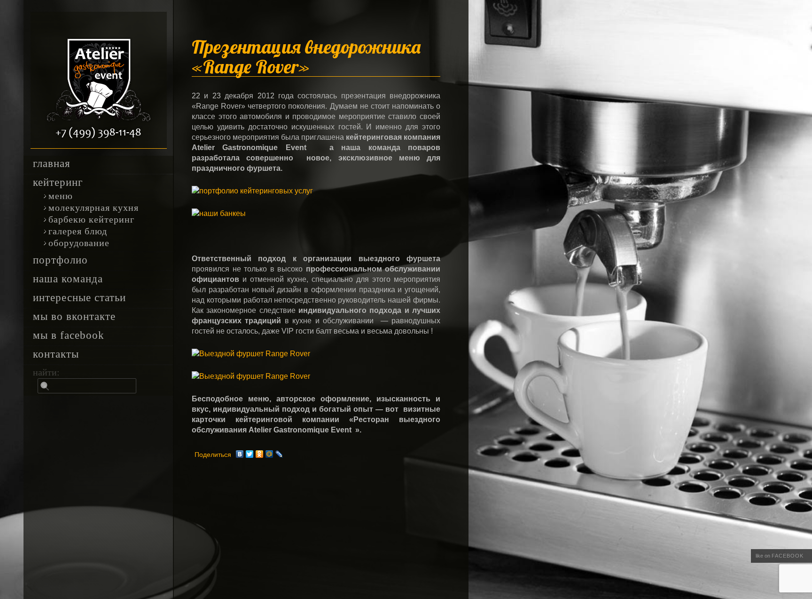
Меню (60, 196)
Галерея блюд (77, 231)
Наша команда (68, 279)
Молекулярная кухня (93, 208)
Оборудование (78, 243)
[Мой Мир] (269, 454)
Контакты (56, 354)
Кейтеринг (58, 182)
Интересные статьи (79, 297)
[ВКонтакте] (240, 454)
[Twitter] (250, 454)
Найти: (46, 372)
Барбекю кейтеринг (91, 219)
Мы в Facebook (68, 335)
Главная (51, 163)
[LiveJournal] (279, 454)
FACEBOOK (788, 556)
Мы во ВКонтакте (74, 316)
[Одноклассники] (260, 454)
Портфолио (60, 260)
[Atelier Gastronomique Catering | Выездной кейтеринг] (98, 80)
